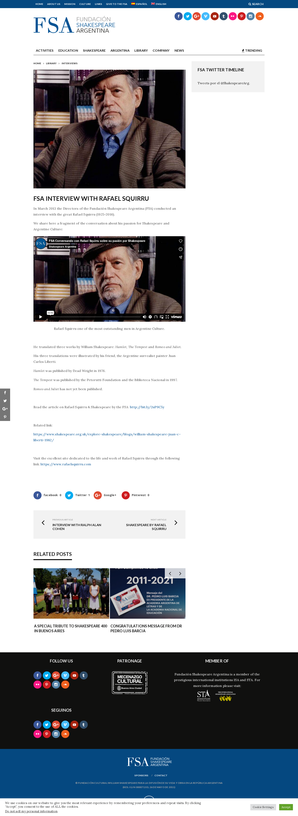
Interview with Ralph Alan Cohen (77, 527)
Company (161, 50)
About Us (53, 3)
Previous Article (63, 519)
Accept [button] (286, 807)
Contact (160, 775)
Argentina (120, 50)
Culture (85, 3)
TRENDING (253, 50)
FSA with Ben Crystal (137, 626)
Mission (69, 3)
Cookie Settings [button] (263, 807)
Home (39, 3)
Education (68, 50)
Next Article (158, 519)
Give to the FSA (116, 3)
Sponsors (141, 775)
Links (98, 3)
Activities (45, 50)
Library (141, 50)
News (179, 50)
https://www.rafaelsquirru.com (66, 464)
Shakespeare (94, 50)
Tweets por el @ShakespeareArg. (224, 83)
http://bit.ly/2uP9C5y (146, 407)
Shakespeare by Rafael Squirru (146, 527)
